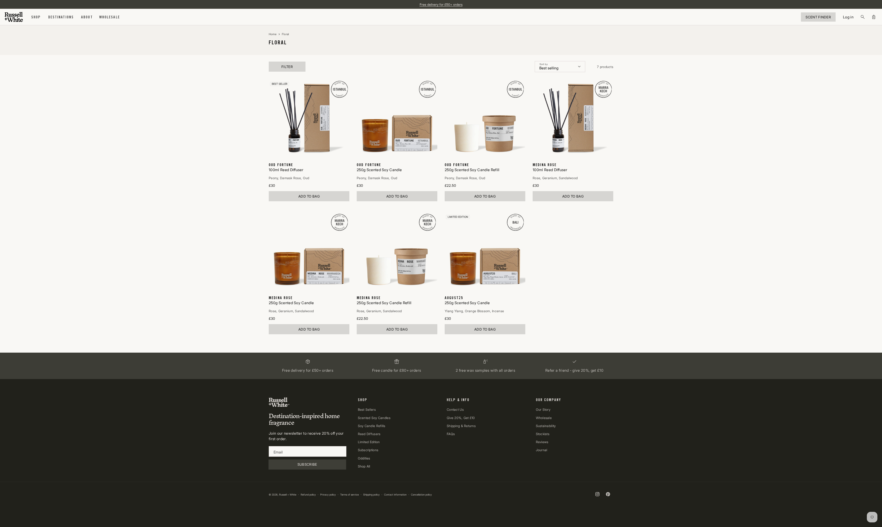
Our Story (543, 410)
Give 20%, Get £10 (461, 418)
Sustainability (546, 426)
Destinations (61, 17)
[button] (36, 17)
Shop (36, 17)
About (87, 17)
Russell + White (287, 494)
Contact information (395, 494)
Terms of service (349, 494)
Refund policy (308, 494)
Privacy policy (328, 494)
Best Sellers (367, 410)
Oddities (364, 458)
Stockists (543, 434)
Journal (541, 450)
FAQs (451, 434)
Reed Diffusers (369, 434)
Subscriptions (368, 450)
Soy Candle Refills (371, 426)
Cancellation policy (421, 494)
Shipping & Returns (461, 426)
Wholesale (544, 418)
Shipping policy (371, 494)
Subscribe (307, 464)
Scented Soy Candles (374, 418)
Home (273, 34)
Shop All (364, 466)
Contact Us (455, 410)
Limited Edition (369, 442)
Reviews (542, 442)
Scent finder (818, 17)
